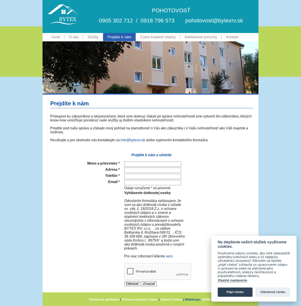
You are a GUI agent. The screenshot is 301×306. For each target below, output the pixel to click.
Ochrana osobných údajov (140, 299)
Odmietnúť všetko (272, 292)
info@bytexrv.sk (133, 140)
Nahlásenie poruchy (201, 37)
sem (169, 256)
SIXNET (207, 299)
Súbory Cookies (171, 299)
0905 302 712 (116, 20)
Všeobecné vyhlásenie (104, 299)
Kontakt (232, 37)
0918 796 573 (158, 20)
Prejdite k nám (119, 37)
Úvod (55, 37)
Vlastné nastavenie (232, 280)
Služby (93, 37)
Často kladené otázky (158, 37)
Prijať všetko (235, 292)
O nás (74, 37)
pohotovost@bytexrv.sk (214, 20)
